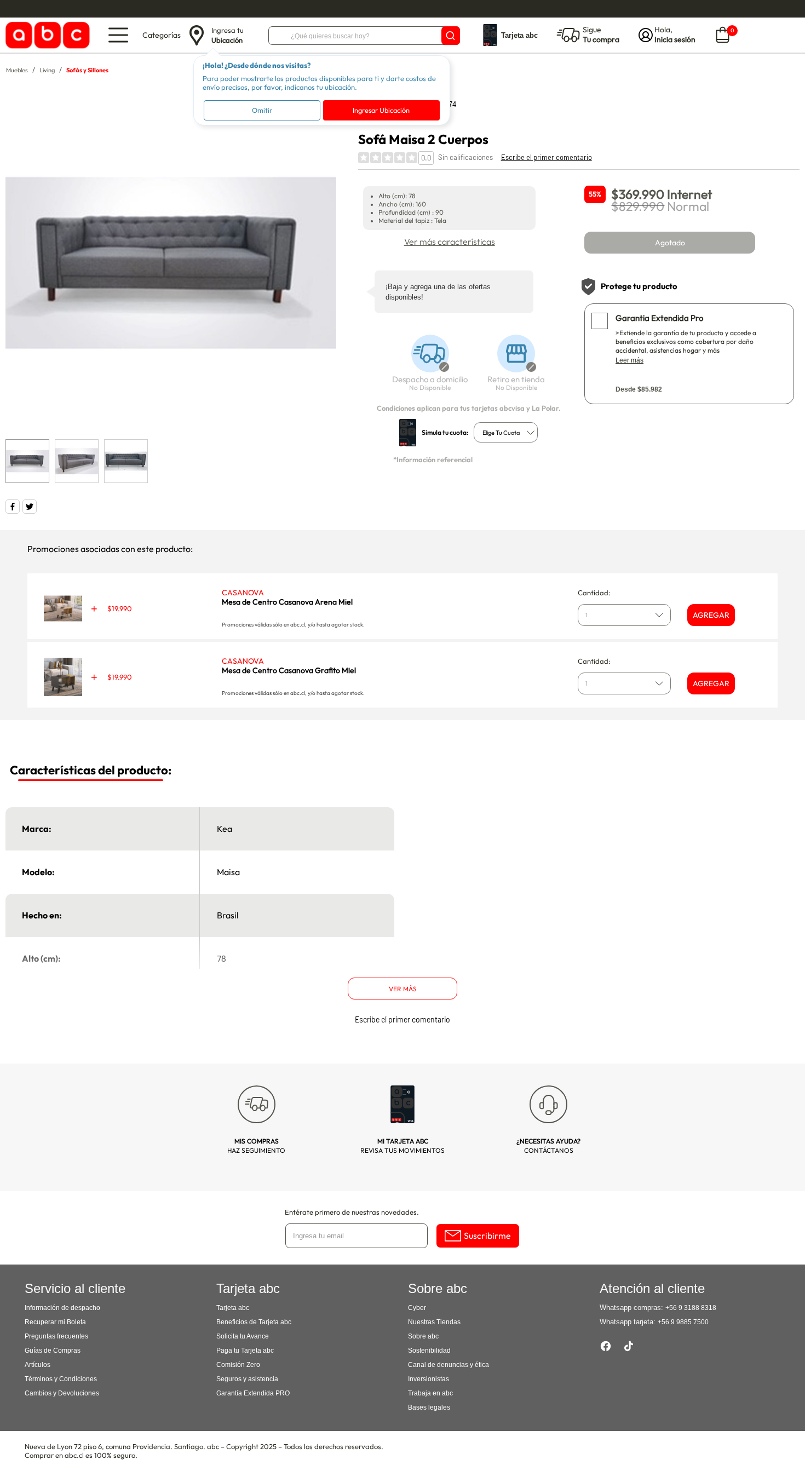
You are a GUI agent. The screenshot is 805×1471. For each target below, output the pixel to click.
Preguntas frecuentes (56, 1336)
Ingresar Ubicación (381, 110)
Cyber (417, 1308)
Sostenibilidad (429, 1350)
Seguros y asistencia (247, 1379)
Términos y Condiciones (61, 1379)
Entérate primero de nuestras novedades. (352, 1212)
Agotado (670, 243)
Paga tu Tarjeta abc (245, 1350)
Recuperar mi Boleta (55, 1322)
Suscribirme (487, 1235)
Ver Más (403, 989)
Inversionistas (428, 1379)
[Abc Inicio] (45, 35)
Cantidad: (594, 592)
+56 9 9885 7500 (683, 1322)
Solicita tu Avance (242, 1336)
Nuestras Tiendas (434, 1322)
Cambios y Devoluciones (62, 1393)
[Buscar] (450, 35)
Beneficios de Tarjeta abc (253, 1322)
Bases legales (429, 1407)
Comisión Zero (238, 1365)
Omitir (262, 110)
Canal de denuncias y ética (448, 1365)
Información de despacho (62, 1308)
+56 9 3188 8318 (690, 1308)
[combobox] (506, 432)
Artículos (37, 1365)
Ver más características (449, 241)
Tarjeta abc (232, 1308)
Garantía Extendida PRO (253, 1393)
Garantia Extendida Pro (659, 318)
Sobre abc (423, 1336)
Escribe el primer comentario (546, 157)
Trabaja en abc (430, 1393)
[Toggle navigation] (118, 35)
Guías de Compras (53, 1350)
